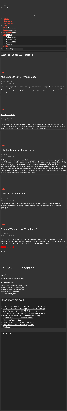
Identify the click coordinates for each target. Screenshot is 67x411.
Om (4, 35)
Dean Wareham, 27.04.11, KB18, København (20, 311)
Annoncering (11, 39)
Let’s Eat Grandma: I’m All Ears (17, 149)
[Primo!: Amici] (13, 107)
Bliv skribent (11, 41)
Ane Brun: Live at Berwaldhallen (18, 76)
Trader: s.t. (7, 327)
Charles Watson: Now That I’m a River (21, 229)
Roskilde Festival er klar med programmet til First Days (24, 308)
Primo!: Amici (8, 114)
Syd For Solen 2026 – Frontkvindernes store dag (21, 315)
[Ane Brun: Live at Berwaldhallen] (13, 70)
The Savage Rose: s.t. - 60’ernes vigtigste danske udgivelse (25, 313)
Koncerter (7, 30)
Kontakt (9, 44)
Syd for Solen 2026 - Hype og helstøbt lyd (19, 322)
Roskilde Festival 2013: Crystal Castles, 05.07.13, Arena (24, 306)
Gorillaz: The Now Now (13, 193)
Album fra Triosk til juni (12, 320)
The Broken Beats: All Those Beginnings (18, 324)
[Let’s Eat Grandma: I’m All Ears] (13, 143)
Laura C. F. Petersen (7, 83)
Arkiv (5, 46)
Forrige (3, 247)
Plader (5, 28)
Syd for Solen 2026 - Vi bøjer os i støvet (18, 318)
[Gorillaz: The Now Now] (13, 187)
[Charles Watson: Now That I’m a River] (13, 222)
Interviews (7, 32)
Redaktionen (11, 37)
